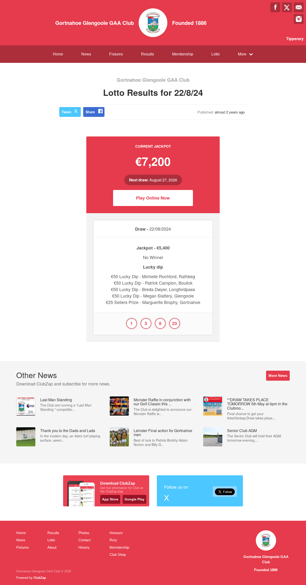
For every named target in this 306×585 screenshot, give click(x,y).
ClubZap (39, 578)
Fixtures (116, 54)
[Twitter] (287, 7)
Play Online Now (153, 198)
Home (58, 54)
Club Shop (117, 554)
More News (277, 376)
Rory (113, 540)
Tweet (66, 111)
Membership (182, 54)
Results (147, 54)
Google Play (134, 499)
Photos (83, 533)
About (51, 547)
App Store (110, 499)
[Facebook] (275, 7)
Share (90, 111)
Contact (84, 540)
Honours (116, 533)
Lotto (215, 54)
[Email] (299, 7)
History (84, 547)
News (86, 54)
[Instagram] (299, 19)
